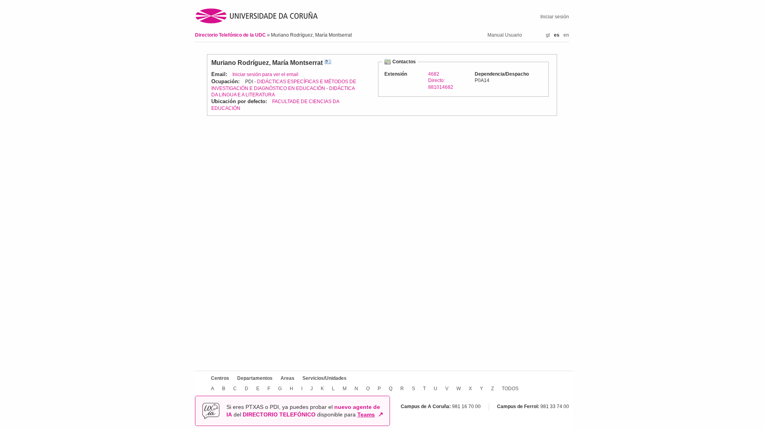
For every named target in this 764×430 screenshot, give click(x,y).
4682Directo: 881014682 (440, 80)
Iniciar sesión (554, 17)
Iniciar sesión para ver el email (265, 74)
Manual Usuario (504, 35)
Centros (220, 378)
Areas (287, 378)
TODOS (510, 388)
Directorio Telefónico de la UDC (231, 35)
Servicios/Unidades (324, 378)
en (566, 35)
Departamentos (255, 378)
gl (548, 35)
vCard (328, 63)
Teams (366, 414)
